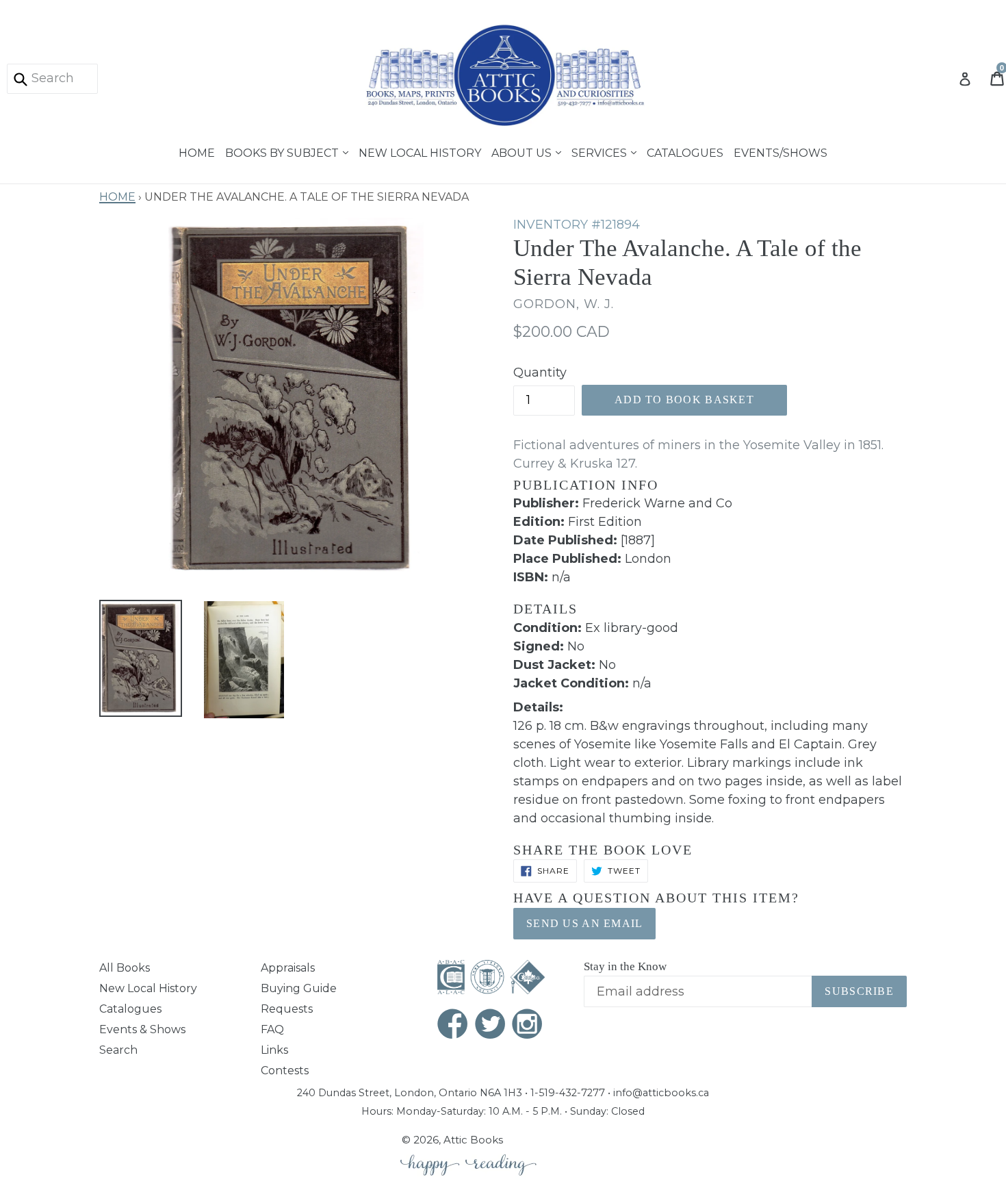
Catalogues (685, 151)
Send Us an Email (584, 923)
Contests (285, 1070)
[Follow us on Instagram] (528, 1025)
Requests (287, 1008)
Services (600, 151)
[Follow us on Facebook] (453, 1025)
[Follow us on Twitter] (491, 1025)
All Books (124, 967)
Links (274, 1049)
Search (118, 1049)
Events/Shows (780, 151)
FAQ (272, 1029)
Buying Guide (299, 988)
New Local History (420, 151)
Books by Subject (283, 151)
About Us (522, 151)
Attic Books (473, 1139)
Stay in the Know (625, 966)
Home (197, 151)
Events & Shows (142, 1029)
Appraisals (288, 967)
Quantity (540, 372)
